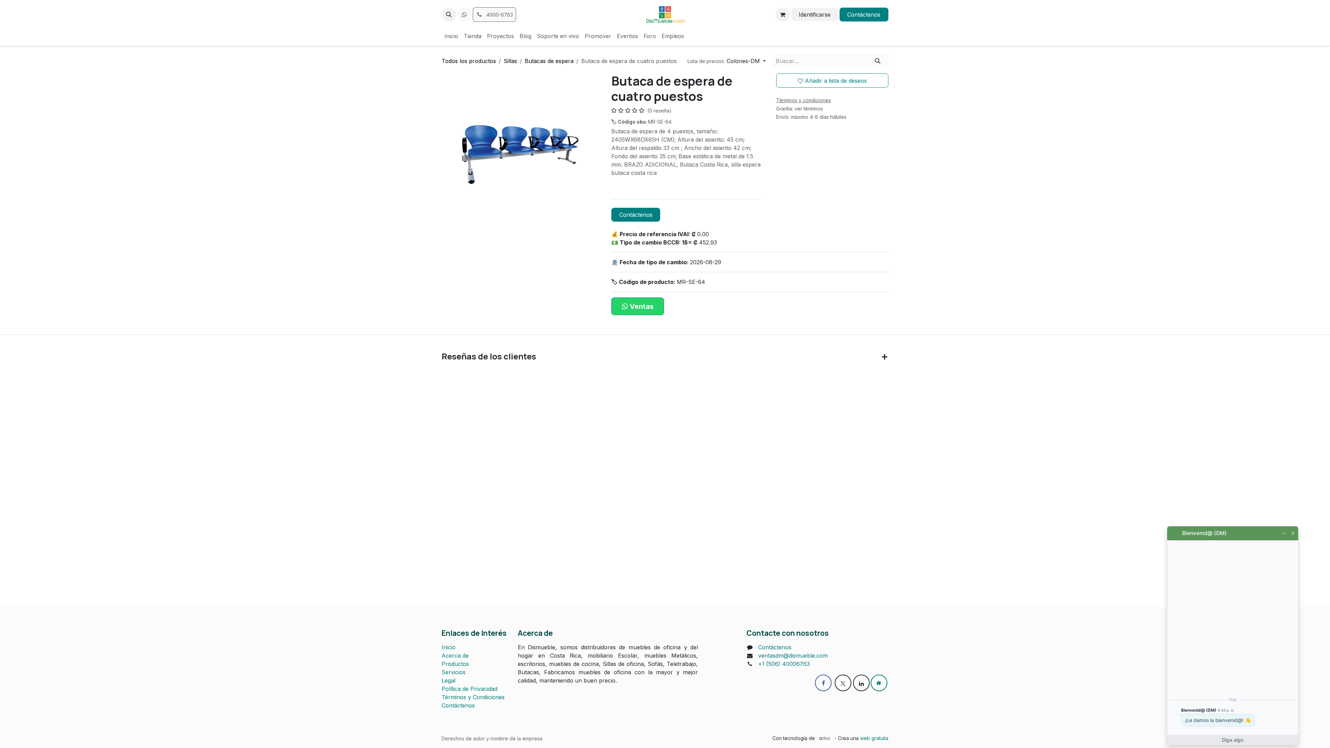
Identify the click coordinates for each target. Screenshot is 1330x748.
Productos (455, 663)
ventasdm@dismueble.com (793, 655)
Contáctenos (863, 14)
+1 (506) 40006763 (784, 663)
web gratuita (874, 738)
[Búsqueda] (877, 61)
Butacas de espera (549, 60)
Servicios (454, 672)
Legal (448, 680)
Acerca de (455, 655)
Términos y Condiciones (473, 697)
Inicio (448, 647)
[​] (464, 14)
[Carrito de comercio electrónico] (782, 14)
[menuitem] (451, 36)
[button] (449, 14)
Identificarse (815, 14)
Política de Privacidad (469, 688)
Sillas (510, 60)
